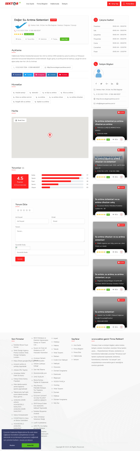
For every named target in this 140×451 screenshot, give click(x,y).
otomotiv (34, 93)
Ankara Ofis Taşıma (20, 370)
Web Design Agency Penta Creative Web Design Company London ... (21, 353)
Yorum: (17, 227)
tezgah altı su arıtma (22, 102)
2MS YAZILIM (39, 377)
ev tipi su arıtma (50, 93)
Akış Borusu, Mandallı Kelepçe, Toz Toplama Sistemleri (40, 389)
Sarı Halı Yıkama (39, 369)
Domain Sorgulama (60, 371)
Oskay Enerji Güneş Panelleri (20, 380)
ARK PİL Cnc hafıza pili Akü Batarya (40, 427)
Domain (56, 392)
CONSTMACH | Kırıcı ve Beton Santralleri (21, 419)
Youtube (64, 75)
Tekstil (56, 349)
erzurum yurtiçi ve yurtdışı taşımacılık (20, 365)
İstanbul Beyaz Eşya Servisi (21, 346)
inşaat (56, 338)
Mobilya (56, 342)
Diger (53, 20)
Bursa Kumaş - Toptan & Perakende (41, 381)
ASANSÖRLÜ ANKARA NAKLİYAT (19, 426)
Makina (56, 345)
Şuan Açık (65, 39)
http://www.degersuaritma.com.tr (59, 67)
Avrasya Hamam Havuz (39, 359)
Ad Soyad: (19, 217)
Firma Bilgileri (42, 4)
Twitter (29, 75)
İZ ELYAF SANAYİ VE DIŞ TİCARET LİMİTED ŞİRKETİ (40, 398)
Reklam (56, 356)
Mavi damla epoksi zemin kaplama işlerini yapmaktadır (20, 386)
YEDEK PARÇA (59, 381)
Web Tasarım (58, 353)
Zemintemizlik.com (40, 373)
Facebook (17, 75)
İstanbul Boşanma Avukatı (40, 412)
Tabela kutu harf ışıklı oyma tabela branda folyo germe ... (21, 394)
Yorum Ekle (30, 39)
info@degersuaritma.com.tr (105, 103)
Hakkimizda (78, 356)
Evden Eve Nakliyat (61, 360)
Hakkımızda (54, 4)
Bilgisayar (57, 378)
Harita (19, 39)
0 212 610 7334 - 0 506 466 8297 (27, 67)
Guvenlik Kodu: (20, 245)
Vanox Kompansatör (21, 415)
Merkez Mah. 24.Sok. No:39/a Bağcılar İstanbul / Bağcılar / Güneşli (53, 25)
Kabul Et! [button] (30, 445)
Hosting (56, 385)
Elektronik (57, 374)
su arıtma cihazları (76, 97)
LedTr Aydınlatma (40, 423)
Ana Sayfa (30, 4)
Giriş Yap (114, 4)
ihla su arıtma (68, 93)
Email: (54, 217)
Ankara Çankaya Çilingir (39, 365)
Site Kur (56, 403)
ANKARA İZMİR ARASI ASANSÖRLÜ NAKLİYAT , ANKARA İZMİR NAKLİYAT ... (19, 405)
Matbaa (56, 396)
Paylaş (55, 39)
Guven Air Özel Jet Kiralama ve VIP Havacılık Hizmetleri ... (41, 351)
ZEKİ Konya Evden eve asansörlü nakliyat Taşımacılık (40, 405)
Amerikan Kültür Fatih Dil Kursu (19, 374)
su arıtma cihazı (57, 97)
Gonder (20, 259)
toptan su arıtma (43, 102)
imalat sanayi (20, 93)
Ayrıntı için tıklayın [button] (26, 440)
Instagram (40, 75)
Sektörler (43, 39)
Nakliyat (56, 363)
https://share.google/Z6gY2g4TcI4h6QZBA (29, 361)
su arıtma (41, 97)
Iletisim (76, 359)
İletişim (65, 4)
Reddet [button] (12, 445)
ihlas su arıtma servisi (23, 97)
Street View (21, 120)
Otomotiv (57, 367)
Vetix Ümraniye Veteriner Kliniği (39, 418)
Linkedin (53, 75)
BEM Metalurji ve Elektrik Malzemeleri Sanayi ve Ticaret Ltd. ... (41, 341)
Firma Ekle (130, 4)
